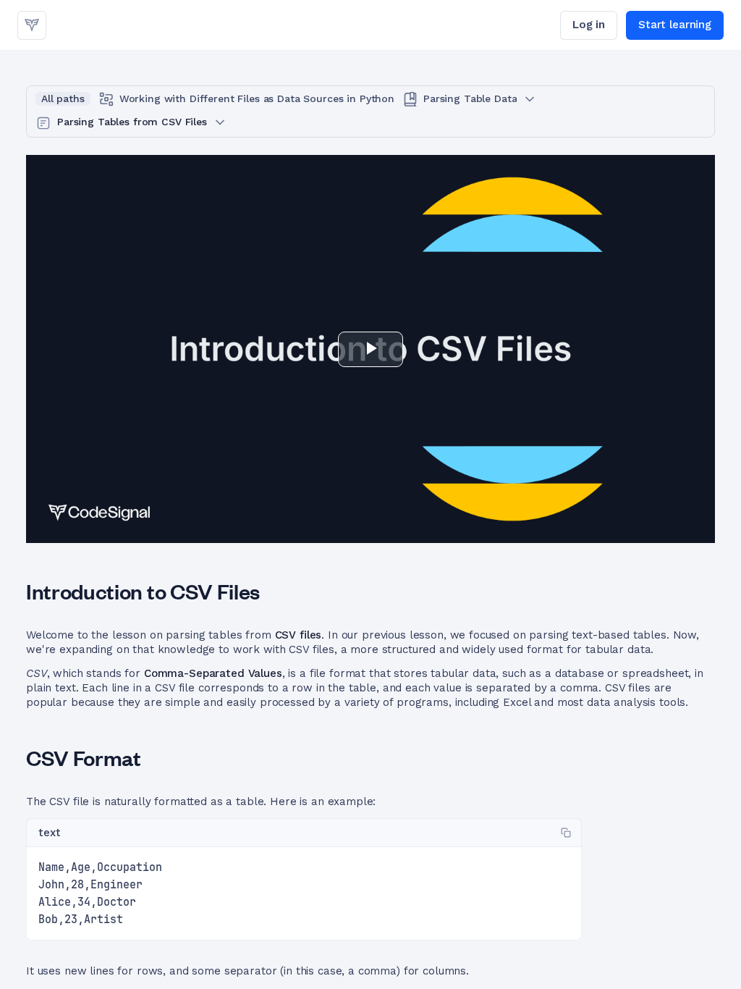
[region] (304, 893)
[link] (31, 25)
